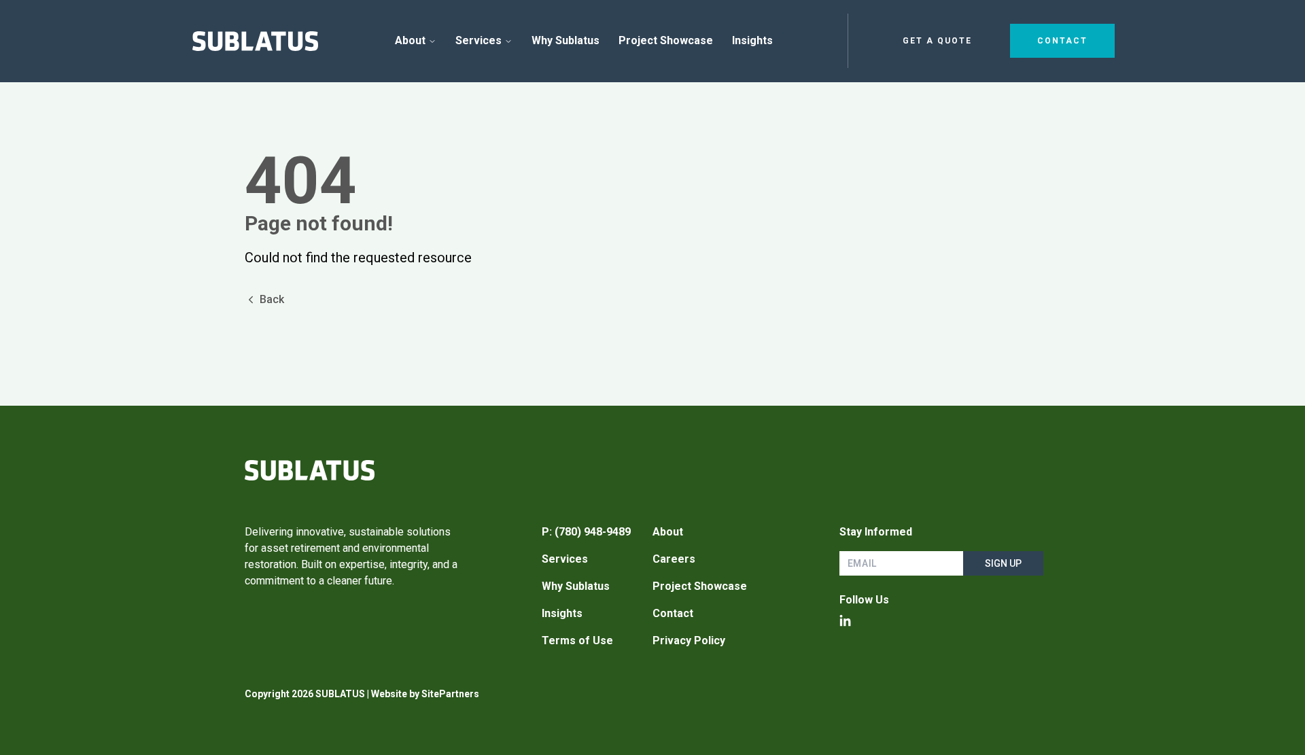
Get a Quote (937, 41)
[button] (255, 41)
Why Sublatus (576, 586)
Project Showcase (699, 586)
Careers (673, 558)
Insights (562, 613)
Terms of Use (577, 640)
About (410, 40)
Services (478, 40)
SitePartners (450, 693)
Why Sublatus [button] (565, 40)
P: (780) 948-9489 (586, 531)
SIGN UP (1003, 563)
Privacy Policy (688, 640)
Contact (1062, 41)
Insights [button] (752, 40)
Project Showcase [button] (666, 40)
